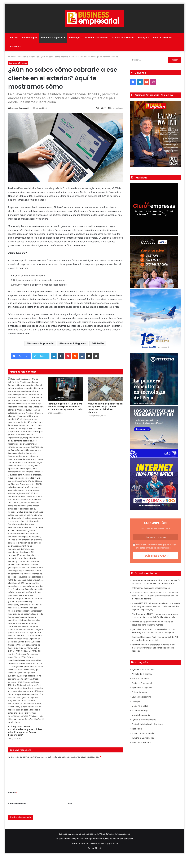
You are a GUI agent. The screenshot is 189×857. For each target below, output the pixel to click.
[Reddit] (75, 356)
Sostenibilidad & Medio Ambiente (147, 724)
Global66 (98, 343)
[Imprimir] (96, 356)
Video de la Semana (162, 37)
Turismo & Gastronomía (96, 37)
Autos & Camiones (140, 678)
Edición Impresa (139, 692)
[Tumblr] (61, 356)
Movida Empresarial (141, 715)
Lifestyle (142, 37)
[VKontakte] (82, 356)
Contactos (15, 46)
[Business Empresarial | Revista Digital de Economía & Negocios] (94, 18)
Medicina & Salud (140, 706)
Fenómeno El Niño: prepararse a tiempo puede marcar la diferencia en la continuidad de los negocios (154, 647)
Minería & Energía (140, 710)
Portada (14, 37)
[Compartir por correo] (89, 356)
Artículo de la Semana (123, 37)
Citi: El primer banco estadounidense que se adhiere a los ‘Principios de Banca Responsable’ (25, 730)
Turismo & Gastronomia (143, 738)
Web (70, 803)
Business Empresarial (19, 108)
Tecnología (74, 37)
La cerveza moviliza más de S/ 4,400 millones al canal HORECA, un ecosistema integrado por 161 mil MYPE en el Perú (155, 595)
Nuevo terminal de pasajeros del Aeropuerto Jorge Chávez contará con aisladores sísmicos (105, 408)
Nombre (12, 792)
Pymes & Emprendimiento (144, 719)
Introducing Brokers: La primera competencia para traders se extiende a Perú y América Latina (65, 406)
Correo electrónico (17, 803)
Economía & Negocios (52, 37)
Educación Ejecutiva (141, 697)
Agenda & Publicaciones (143, 669)
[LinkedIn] (54, 356)
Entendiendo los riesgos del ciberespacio (151, 588)
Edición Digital (29, 37)
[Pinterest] (68, 356)
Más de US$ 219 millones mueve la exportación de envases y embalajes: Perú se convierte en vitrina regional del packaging (156, 606)
